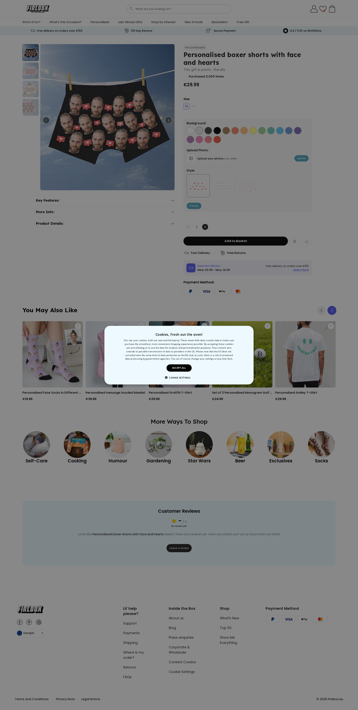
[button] (179, 377)
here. (230, 358)
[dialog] (179, 355)
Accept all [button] (179, 367)
